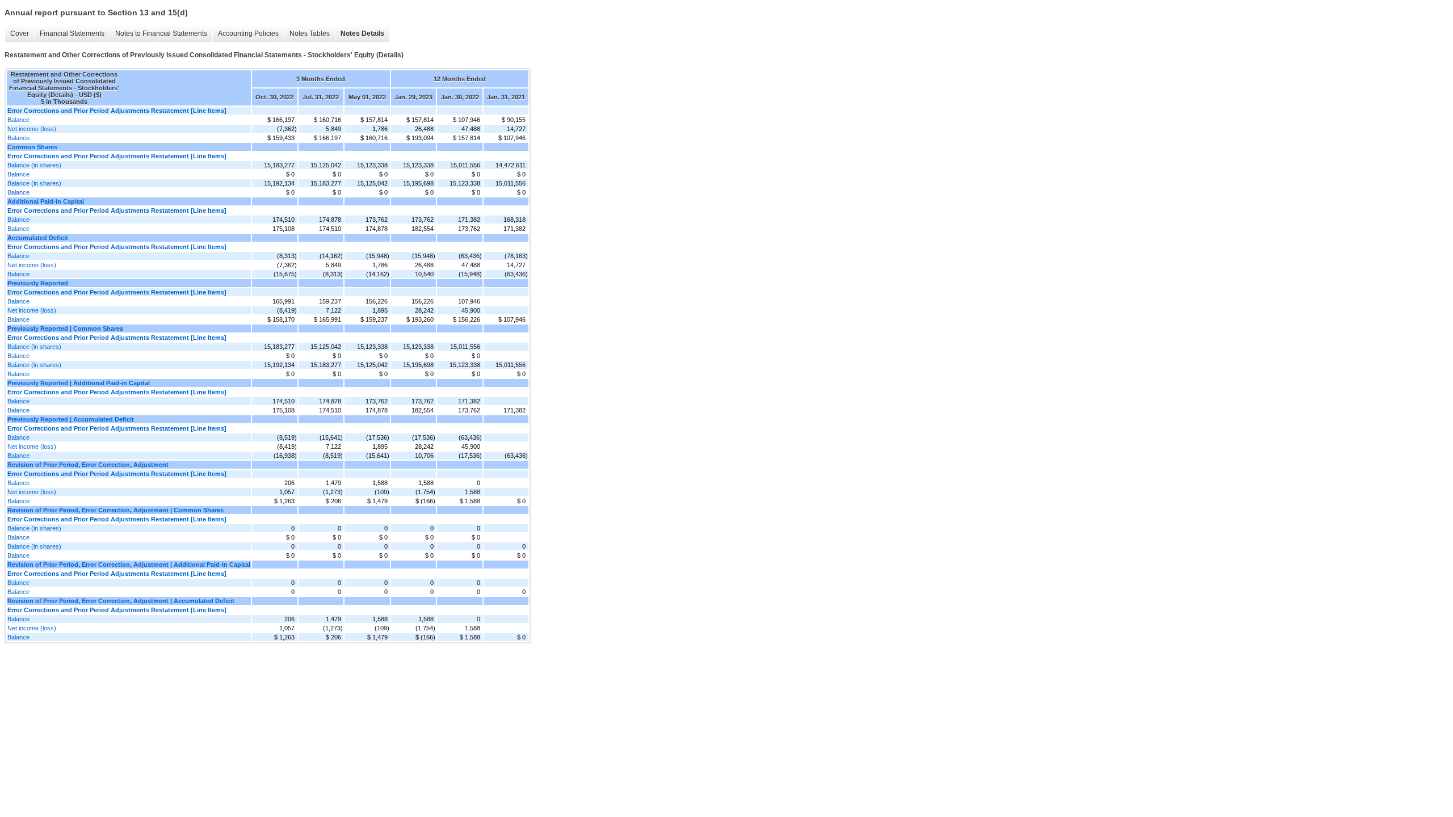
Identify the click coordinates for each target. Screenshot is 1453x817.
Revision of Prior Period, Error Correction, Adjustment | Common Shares (115, 510)
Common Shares (32, 147)
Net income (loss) (31, 128)
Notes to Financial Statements (161, 33)
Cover (19, 33)
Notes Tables (309, 33)
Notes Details (362, 33)
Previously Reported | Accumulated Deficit (70, 419)
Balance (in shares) (34, 165)
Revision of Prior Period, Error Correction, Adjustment (88, 464)
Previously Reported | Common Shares (65, 328)
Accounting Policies (248, 33)
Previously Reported (37, 283)
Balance (18, 119)
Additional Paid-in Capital (45, 201)
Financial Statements (72, 33)
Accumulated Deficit (37, 237)
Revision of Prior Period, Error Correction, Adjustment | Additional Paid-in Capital (128, 564)
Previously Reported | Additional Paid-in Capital (78, 383)
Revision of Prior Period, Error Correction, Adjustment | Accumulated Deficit (120, 600)
